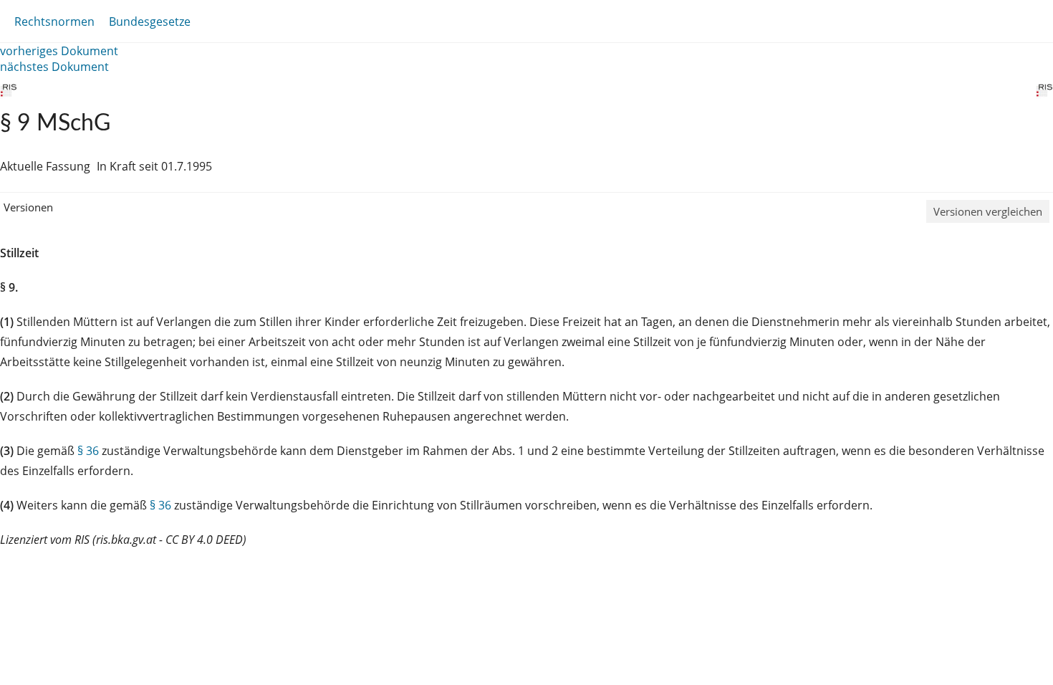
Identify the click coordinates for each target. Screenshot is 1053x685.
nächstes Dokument (54, 67)
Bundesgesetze (150, 21)
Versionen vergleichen (987, 211)
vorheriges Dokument (59, 51)
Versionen (28, 207)
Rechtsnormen (54, 21)
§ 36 (88, 451)
